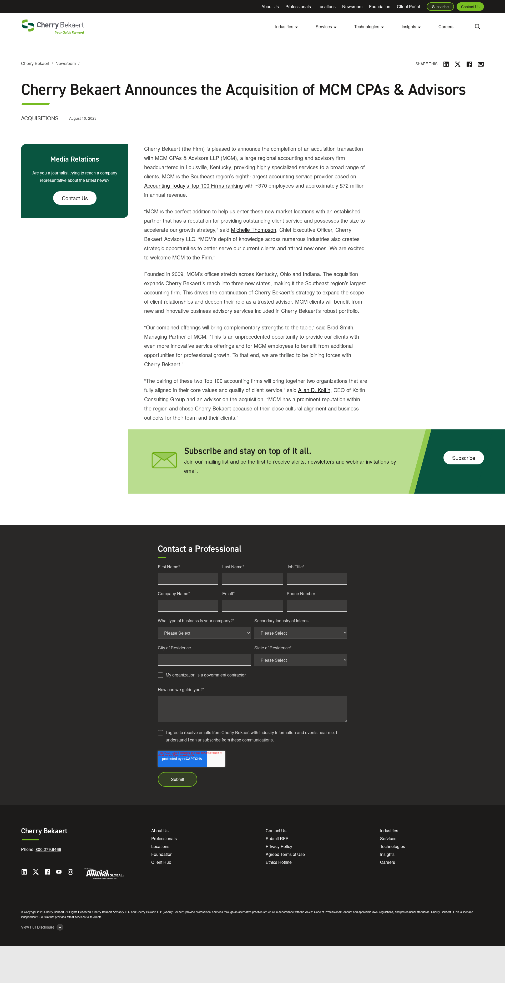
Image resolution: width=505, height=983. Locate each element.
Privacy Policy (279, 846)
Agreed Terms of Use (285, 854)
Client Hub (161, 862)
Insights (387, 854)
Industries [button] (284, 26)
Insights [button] (409, 26)
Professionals (298, 6)
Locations (326, 6)
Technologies (392, 846)
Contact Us (470, 6)
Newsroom (352, 6)
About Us (270, 6)
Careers (445, 26)
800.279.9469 (48, 849)
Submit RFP (277, 838)
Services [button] (324, 26)
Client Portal (408, 6)
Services (388, 838)
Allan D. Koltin (314, 390)
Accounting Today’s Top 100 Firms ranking (193, 185)
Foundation (379, 6)
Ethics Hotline (279, 862)
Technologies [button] (366, 26)
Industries (389, 830)
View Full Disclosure (37, 927)
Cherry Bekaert (35, 63)
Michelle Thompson (253, 229)
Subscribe (440, 6)
